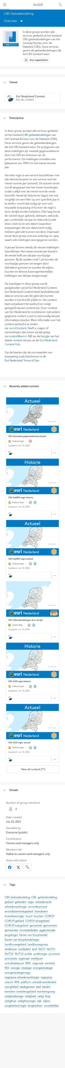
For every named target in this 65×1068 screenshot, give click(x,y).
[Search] (60, 4)
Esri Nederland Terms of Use (22, 360)
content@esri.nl (17, 336)
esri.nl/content (17, 328)
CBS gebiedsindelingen (37, 135)
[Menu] (4, 4)
